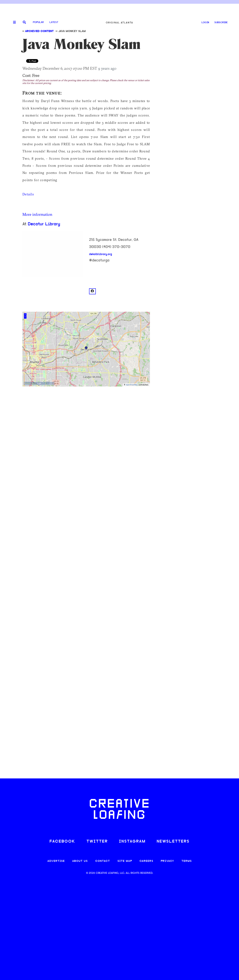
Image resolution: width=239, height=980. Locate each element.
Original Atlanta (119, 22)
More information (37, 214)
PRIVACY (167, 861)
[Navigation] (13, 22)
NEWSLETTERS (173, 841)
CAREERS (146, 861)
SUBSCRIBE (221, 22)
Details (28, 194)
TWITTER (97, 841)
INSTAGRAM (132, 841)
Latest (53, 22)
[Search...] (24, 22)
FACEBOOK (62, 841)
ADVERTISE (56, 861)
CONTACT (102, 861)
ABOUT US (80, 861)
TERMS (186, 861)
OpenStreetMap (132, 385)
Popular (38, 22)
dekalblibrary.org (100, 254)
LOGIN (205, 22)
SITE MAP (124, 861)
